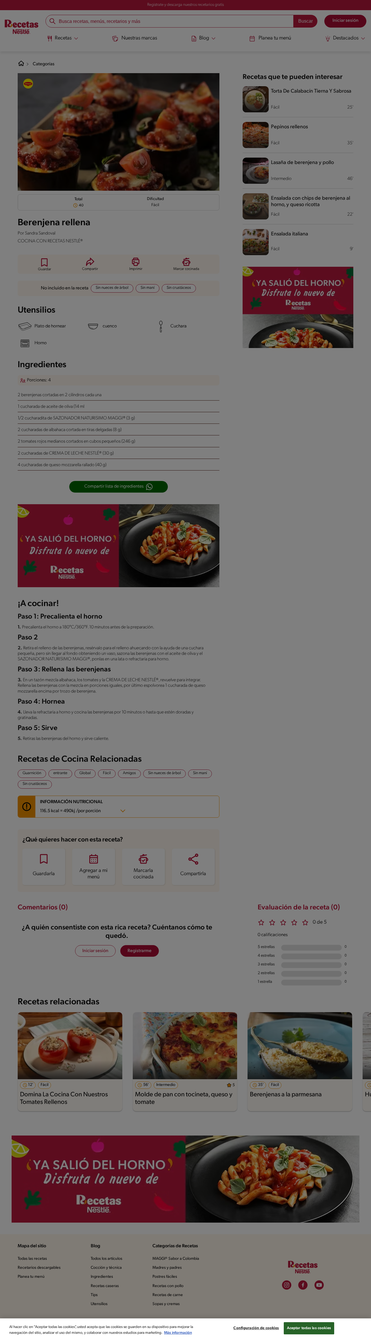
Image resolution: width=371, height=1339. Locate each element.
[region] (185, 1328)
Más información (178, 1333)
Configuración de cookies (256, 1328)
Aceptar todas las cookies (309, 1328)
